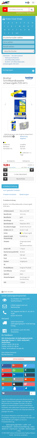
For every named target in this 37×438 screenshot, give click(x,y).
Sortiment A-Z (21, 13)
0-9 (17, 33)
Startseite (6, 56)
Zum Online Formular (9, 352)
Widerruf (5, 429)
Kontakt (21, 429)
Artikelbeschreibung (10, 186)
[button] (5, 104)
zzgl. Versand (12, 167)
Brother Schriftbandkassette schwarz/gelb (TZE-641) (13, 63)
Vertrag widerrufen (18, 359)
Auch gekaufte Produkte (11, 190)
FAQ (19, 431)
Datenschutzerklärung (21, 427)
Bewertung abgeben (24, 137)
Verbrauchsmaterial (12, 58)
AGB (32, 427)
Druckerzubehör (17, 56)
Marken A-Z (30, 13)
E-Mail (13, 305)
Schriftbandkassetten (12, 60)
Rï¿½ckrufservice (7, 354)
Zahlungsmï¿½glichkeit (14, 425)
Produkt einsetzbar (9, 194)
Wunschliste (20, 179)
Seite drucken (8, 292)
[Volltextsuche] (31, 9)
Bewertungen (24, 194)
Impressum (13, 429)
